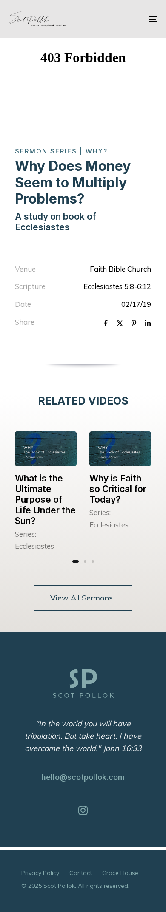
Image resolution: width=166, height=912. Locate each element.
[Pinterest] (134, 324)
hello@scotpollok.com (83, 777)
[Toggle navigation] (132, 19)
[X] (120, 324)
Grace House (120, 873)
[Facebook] (106, 324)
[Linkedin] (148, 324)
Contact (80, 873)
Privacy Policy (40, 873)
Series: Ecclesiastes (34, 540)
